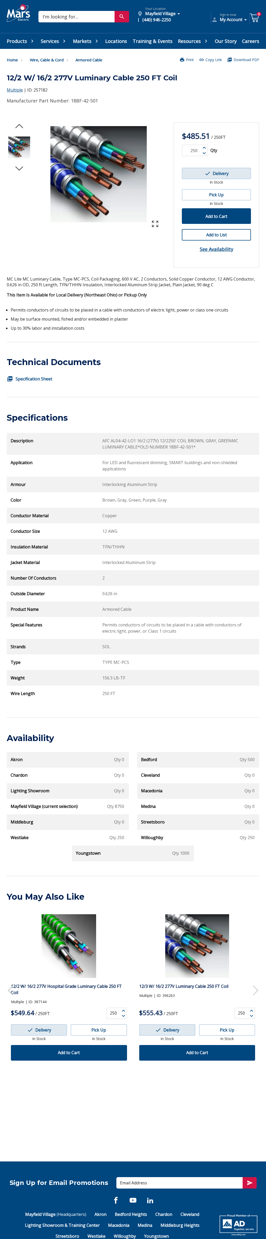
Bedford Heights (131, 1214)
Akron (101, 1214)
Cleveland (190, 1214)
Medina (145, 1225)
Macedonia (118, 1225)
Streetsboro (67, 1236)
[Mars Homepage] (18, 19)
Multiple (15, 90)
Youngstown (156, 1236)
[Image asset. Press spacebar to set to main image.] (19, 147)
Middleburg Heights (180, 1225)
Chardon (163, 1214)
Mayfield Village (55, 1214)
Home (12, 59)
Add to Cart (216, 216)
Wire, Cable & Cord (47, 59)
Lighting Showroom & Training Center (62, 1225)
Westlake (96, 1236)
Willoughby (125, 1236)
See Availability (216, 249)
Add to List (216, 235)
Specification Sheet (34, 379)
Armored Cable (89, 59)
